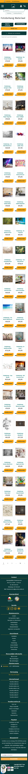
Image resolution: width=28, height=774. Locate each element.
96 (20, 563)
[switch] (3, 772)
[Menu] (2, 6)
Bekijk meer (14, 28)
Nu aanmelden (14, 759)
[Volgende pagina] (24, 563)
